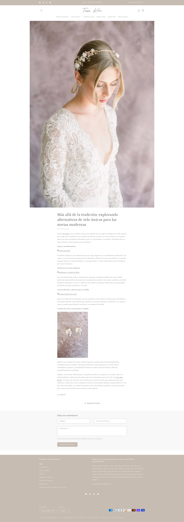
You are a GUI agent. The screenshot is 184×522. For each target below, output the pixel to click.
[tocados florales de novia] (67, 294)
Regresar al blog (93, 403)
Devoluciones (43, 484)
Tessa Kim (46, 517)
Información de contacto (117, 517)
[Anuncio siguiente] (112, 2)
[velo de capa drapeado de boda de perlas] (63, 251)
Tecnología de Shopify (54, 517)
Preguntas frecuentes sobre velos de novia (52, 487)
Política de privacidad (93, 517)
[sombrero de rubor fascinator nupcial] (68, 272)
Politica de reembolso (46, 480)
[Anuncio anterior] (71, 2)
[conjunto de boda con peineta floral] (72, 358)
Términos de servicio (46, 477)
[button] (41, 10)
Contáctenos (43, 467)
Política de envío (105, 517)
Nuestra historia (44, 470)
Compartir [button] (62, 394)
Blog (40, 464)
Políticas (42, 474)
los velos (66, 234)
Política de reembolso (67, 517)
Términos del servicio (80, 517)
